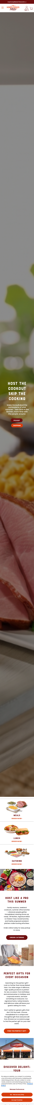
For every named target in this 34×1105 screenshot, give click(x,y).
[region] (17, 1087)
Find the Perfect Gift (16, 1031)
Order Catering (17, 937)
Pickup (17, 420)
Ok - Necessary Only (17, 1095)
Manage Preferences (17, 1089)
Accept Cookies (17, 1100)
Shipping (17, 425)
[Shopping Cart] (31, 8)
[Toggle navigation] (2, 7)
